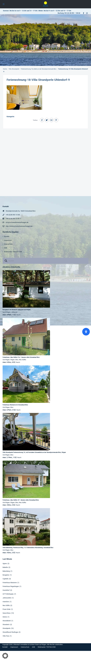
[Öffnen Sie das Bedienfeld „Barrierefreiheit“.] (86, 332)
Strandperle (6, 628)
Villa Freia (6, 636)
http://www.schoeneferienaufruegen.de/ (19, 226)
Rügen (12, 360)
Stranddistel (7, 621)
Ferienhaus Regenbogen (11, 586)
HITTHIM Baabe (8, 594)
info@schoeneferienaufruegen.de (17, 222)
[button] (5, 656)
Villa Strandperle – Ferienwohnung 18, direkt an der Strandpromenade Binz (32, 69)
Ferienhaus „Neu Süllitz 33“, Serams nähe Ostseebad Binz (21, 500)
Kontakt (6, 236)
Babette (5, 567)
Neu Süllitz (22, 360)
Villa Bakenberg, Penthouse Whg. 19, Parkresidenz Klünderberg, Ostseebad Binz (28, 547)
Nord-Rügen (7, 312)
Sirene (5, 617)
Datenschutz (8, 244)
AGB (5, 248)
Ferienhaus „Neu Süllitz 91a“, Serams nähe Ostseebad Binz (21, 357)
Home (5, 69)
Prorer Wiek (6, 609)
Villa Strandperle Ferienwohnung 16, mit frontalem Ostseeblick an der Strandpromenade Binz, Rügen (34, 452)
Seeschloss (7, 613)
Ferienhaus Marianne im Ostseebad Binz (15, 405)
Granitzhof (6, 590)
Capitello (5, 579)
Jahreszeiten (7, 598)
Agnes (5, 563)
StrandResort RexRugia (10, 632)
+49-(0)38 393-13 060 (13, 215)
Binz (16, 360)
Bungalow (6, 575)
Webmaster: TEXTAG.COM (13, 252)
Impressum (8, 240)
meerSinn (6, 602)
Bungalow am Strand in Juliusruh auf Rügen (17, 309)
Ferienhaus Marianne (10, 582)
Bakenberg (6, 571)
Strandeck (6, 624)
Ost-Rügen (6, 360)
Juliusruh (14, 312)
